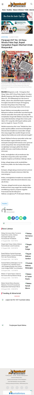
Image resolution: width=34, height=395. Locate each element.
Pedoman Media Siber (16, 377)
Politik (26, 10)
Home (4, 10)
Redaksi (9, 209)
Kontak (14, 375)
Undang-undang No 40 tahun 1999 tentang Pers (17, 383)
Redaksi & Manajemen (22, 375)
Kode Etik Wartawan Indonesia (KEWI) (16, 381)
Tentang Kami (8, 375)
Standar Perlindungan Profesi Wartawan (16, 379)
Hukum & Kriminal (18, 10)
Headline (9, 10)
